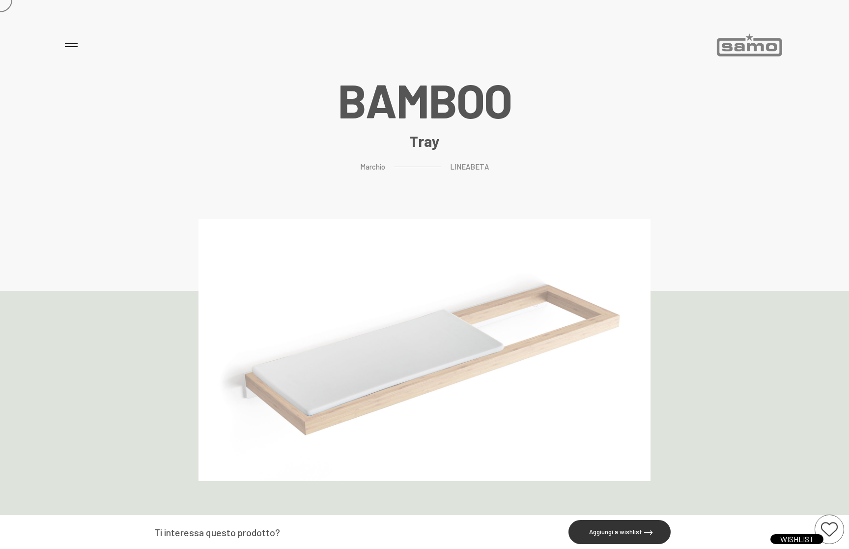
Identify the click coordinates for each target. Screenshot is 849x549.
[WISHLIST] (829, 529)
